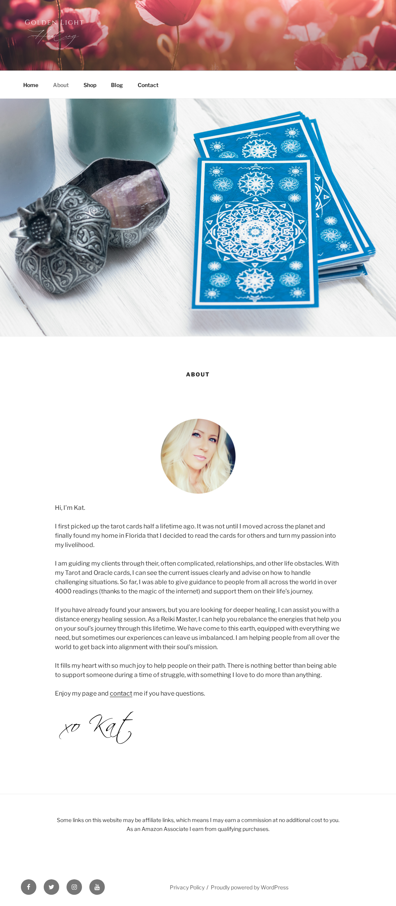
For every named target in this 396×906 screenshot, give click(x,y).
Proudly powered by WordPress (249, 887)
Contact (148, 85)
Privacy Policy (187, 887)
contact (121, 693)
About (61, 85)
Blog (117, 85)
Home (30, 85)
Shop (90, 85)
